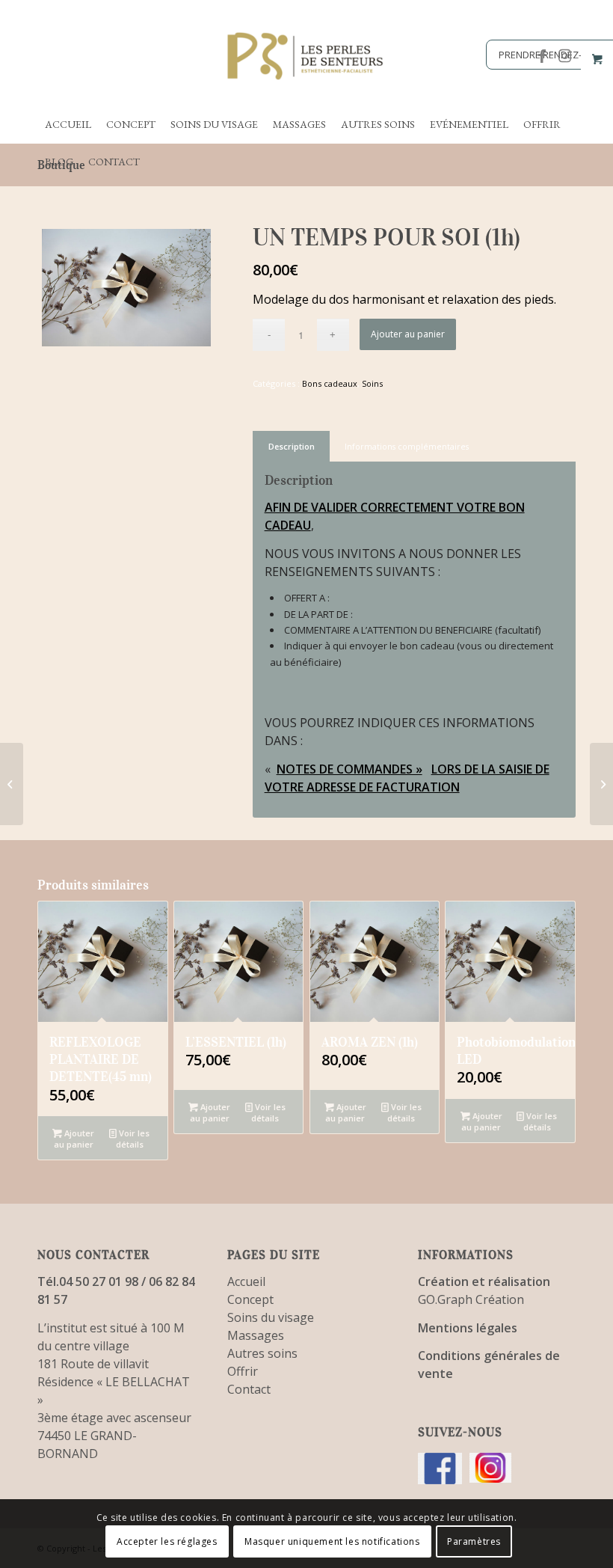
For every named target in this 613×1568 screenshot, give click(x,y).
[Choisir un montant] (601, 784)
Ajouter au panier (408, 334)
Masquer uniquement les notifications (332, 1541)
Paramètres (474, 1541)
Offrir (242, 1371)
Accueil (246, 1281)
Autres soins (262, 1353)
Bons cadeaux (329, 383)
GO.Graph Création (471, 1299)
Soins (372, 383)
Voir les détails (133, 1138)
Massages (255, 1335)
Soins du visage (270, 1317)
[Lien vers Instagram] (564, 56)
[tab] (291, 446)
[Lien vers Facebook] (542, 56)
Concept (250, 1299)
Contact (249, 1389)
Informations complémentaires (407, 446)
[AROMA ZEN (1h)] (11, 784)
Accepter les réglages (167, 1541)
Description (291, 446)
